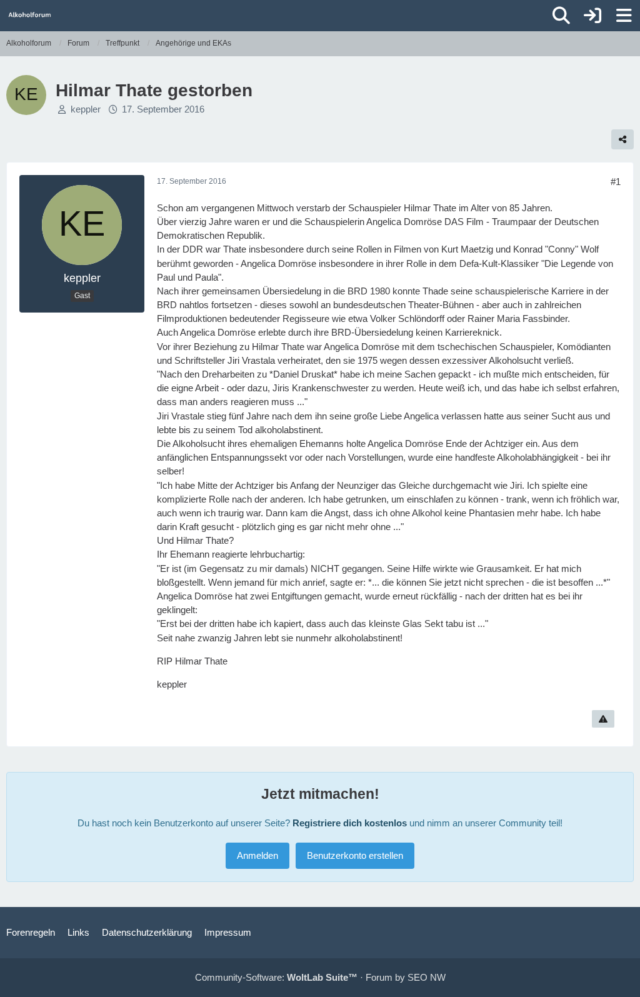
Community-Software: (276, 977)
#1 (616, 181)
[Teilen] (622, 139)
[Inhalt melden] (603, 719)
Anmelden (257, 855)
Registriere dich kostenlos (349, 823)
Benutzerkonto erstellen (355, 855)
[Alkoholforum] (30, 15)
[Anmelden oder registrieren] (592, 15)
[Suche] (561, 15)
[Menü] (623, 15)
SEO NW (427, 977)
